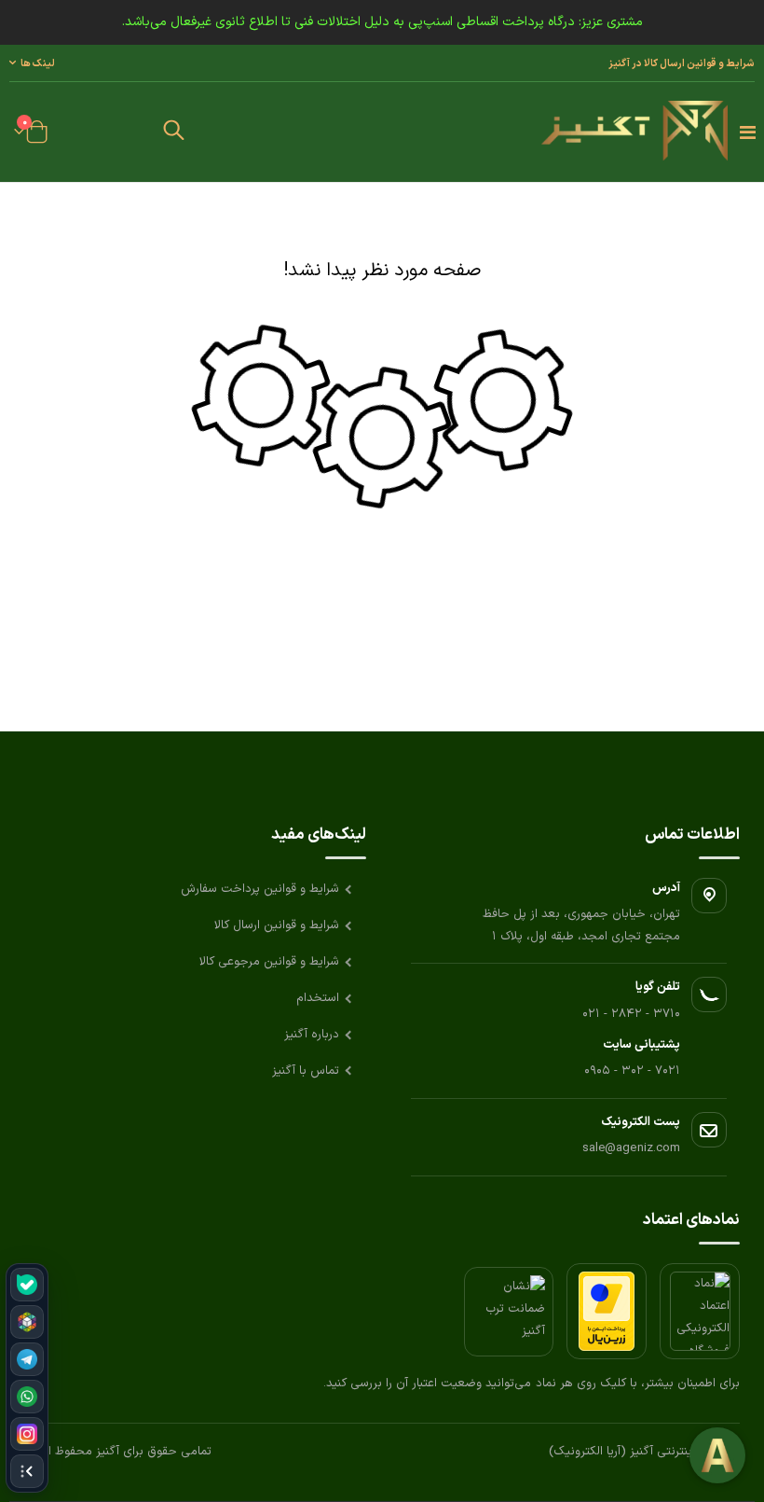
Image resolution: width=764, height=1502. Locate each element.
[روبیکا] (27, 1322)
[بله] (27, 1284)
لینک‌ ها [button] (37, 63)
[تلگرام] (27, 1359)
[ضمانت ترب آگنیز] (508, 1311)
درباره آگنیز (311, 1034)
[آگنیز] (634, 132)
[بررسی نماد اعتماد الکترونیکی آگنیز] (700, 1311)
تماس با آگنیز (305, 1071)
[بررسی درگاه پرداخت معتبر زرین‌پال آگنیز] (606, 1311)
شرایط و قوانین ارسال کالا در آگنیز (681, 63)
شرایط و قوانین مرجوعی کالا (269, 962)
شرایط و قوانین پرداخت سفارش (260, 889)
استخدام (317, 998)
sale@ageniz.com (631, 1148)
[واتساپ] (27, 1396)
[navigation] (27, 1378)
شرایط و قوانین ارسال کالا (276, 925)
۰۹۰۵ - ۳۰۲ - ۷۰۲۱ (632, 1071)
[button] (173, 132)
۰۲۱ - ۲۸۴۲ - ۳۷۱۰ (631, 1014)
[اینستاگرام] (27, 1434)
